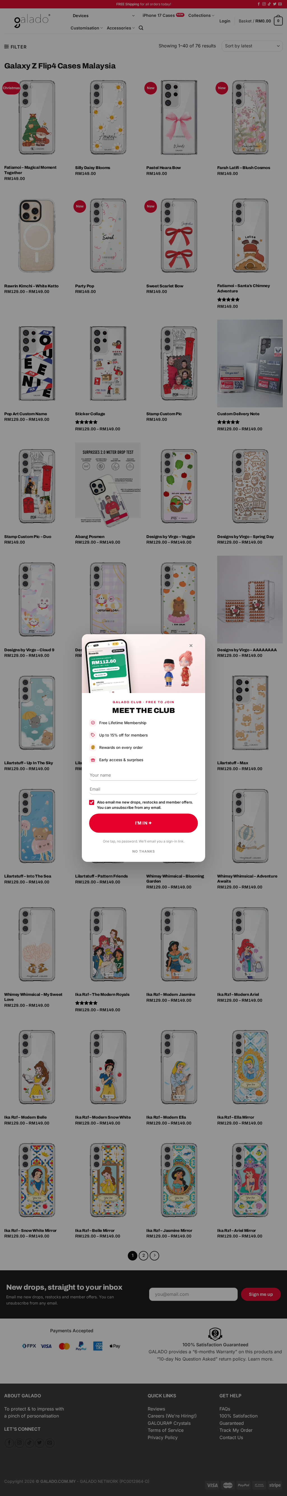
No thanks (143, 851)
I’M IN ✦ (143, 823)
